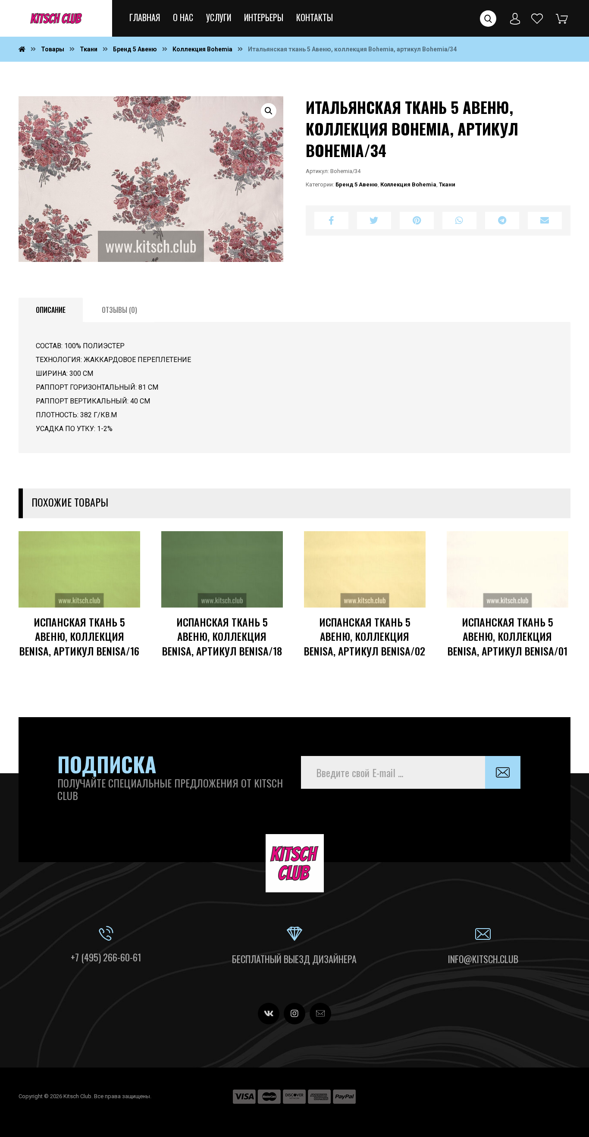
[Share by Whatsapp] (459, 220)
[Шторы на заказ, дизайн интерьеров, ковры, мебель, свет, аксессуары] (56, 18)
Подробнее (106, 612)
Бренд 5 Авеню (356, 184)
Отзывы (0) (119, 310)
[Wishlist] (537, 18)
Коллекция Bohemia (408, 184)
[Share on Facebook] (331, 220)
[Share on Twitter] (374, 220)
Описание (51, 310)
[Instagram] (294, 1013)
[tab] (51, 310)
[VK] (268, 1013)
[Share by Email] (545, 220)
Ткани (447, 184)
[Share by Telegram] (502, 220)
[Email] (320, 1013)
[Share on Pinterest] (417, 220)
